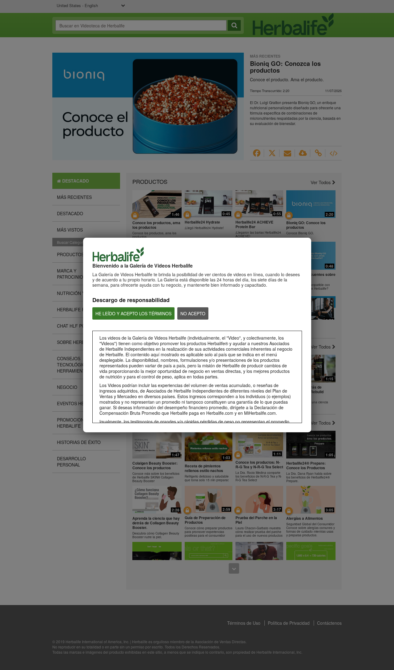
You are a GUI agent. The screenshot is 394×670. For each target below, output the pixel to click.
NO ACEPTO (192, 313)
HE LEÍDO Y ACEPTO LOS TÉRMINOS (133, 313)
